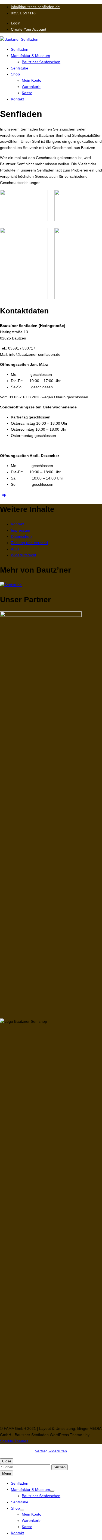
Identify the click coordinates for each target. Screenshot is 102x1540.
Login (15, 23)
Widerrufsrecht (23, 555)
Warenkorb (31, 86)
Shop (15, 74)
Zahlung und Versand (29, 543)
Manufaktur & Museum (30, 55)
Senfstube (19, 68)
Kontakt (17, 99)
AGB (15, 549)
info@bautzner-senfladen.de (35, 7)
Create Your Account (28, 29)
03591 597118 (23, 13)
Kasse (27, 93)
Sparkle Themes (14, 1441)
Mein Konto (31, 80)
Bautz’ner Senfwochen (41, 62)
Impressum (20, 530)
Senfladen (19, 49)
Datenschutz (21, 536)
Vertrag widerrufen (51, 1451)
